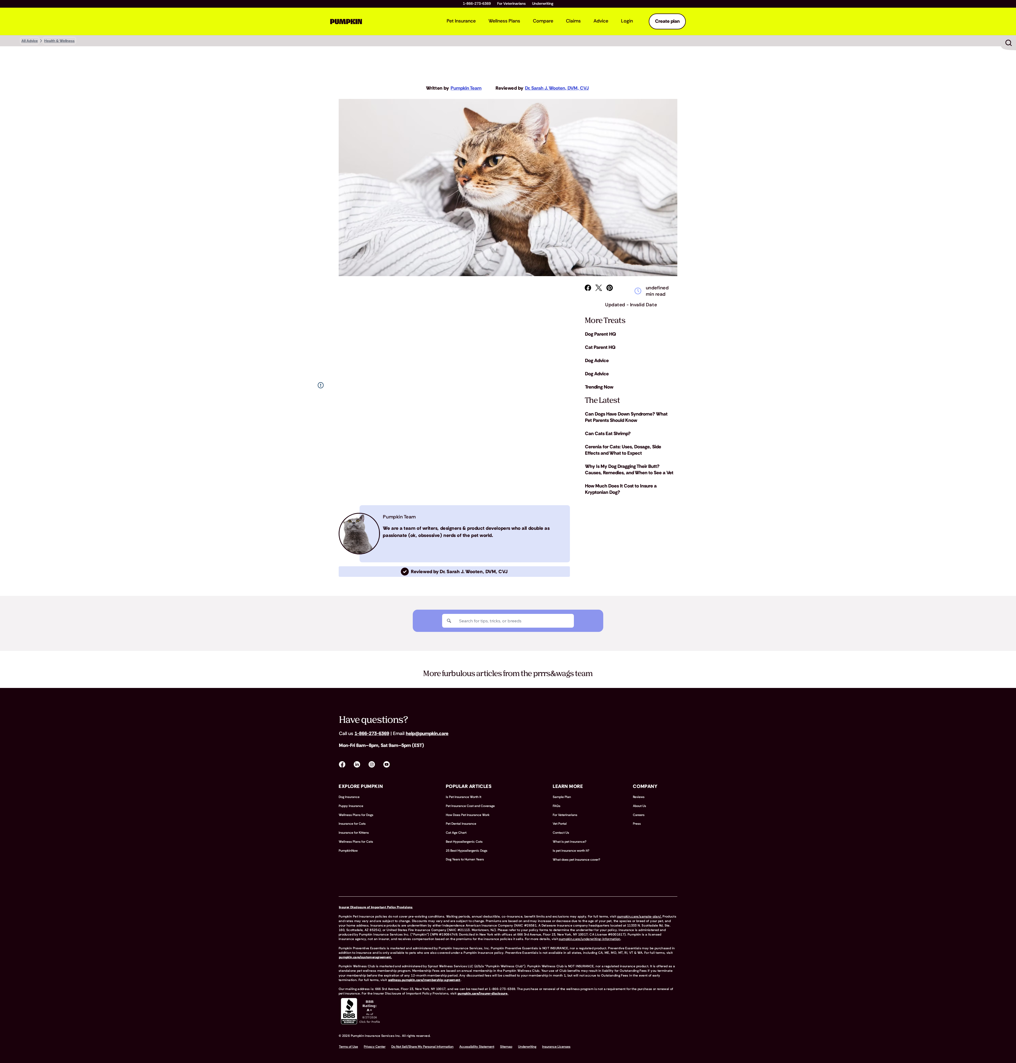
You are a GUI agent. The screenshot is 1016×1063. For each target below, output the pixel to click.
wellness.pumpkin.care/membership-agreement (424, 980)
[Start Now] (1008, 42)
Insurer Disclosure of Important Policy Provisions (376, 907)
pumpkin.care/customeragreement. (365, 957)
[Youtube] (386, 764)
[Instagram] (372, 764)
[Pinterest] (609, 288)
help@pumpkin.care (427, 733)
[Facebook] (588, 288)
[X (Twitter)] (598, 288)
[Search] (449, 621)
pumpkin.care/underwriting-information (589, 939)
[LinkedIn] (357, 764)
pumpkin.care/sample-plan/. (639, 916)
